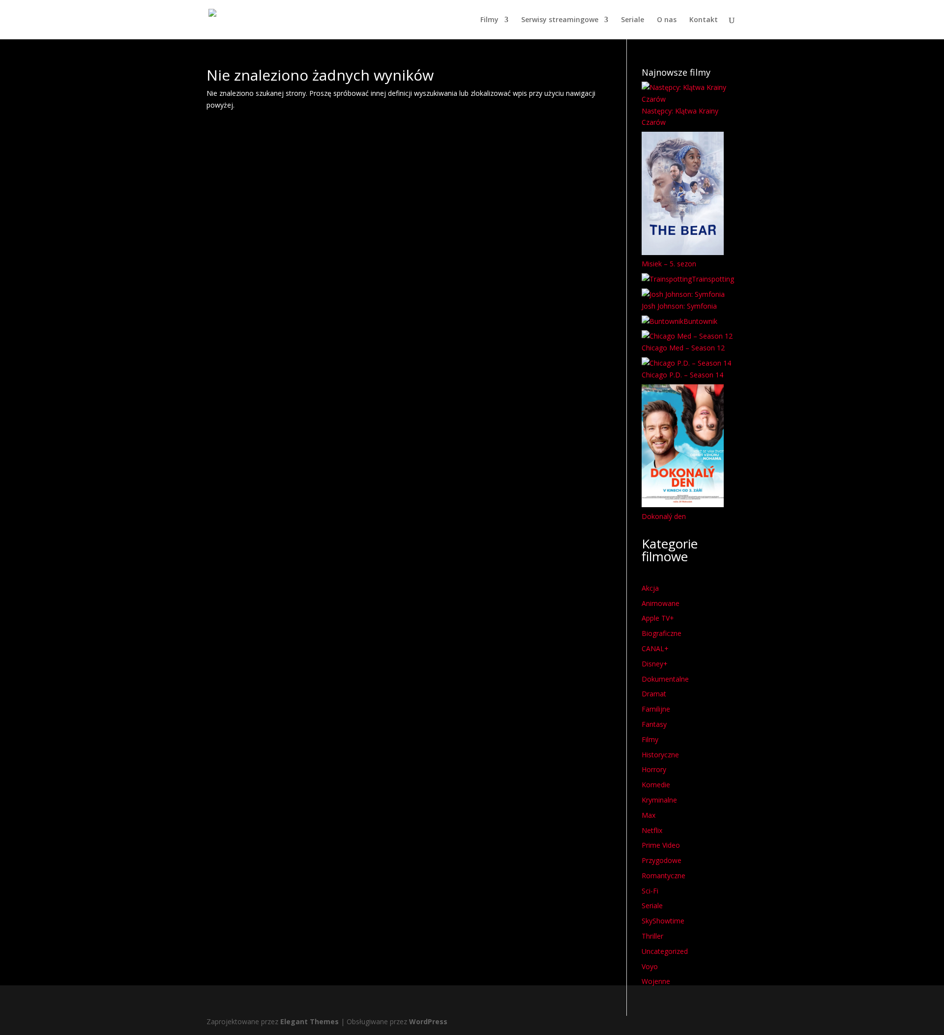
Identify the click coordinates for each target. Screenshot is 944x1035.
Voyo (650, 966)
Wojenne (656, 981)
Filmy (489, 20)
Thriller (652, 936)
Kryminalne (659, 800)
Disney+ (655, 663)
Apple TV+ (658, 618)
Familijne (656, 709)
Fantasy (654, 724)
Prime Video (661, 845)
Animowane (660, 603)
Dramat (654, 693)
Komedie (656, 784)
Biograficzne (661, 633)
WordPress (428, 1021)
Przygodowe (661, 860)
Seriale (632, 20)
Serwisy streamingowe (559, 20)
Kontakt (703, 20)
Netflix (652, 830)
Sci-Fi (650, 890)
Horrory (654, 769)
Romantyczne (663, 875)
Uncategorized (665, 951)
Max (648, 815)
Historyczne (660, 754)
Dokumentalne (665, 679)
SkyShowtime (663, 920)
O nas (667, 20)
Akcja (650, 588)
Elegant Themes (309, 1021)
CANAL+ (655, 648)
